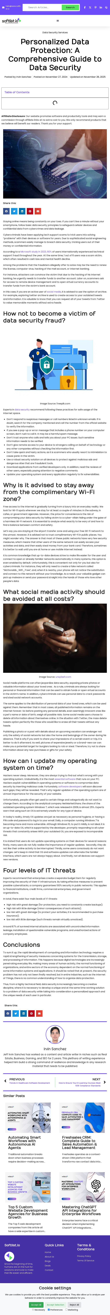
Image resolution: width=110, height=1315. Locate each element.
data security (22, 409)
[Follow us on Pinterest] (95, 7)
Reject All (74, 1304)
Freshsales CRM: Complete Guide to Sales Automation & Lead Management (79, 1142)
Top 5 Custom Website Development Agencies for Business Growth (28, 1212)
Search (70, 7)
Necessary (40, 1309)
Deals (48, 1265)
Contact (49, 1270)
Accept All (36, 1304)
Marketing (73, 1309)
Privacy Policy (84, 1256)
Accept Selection (55, 1304)
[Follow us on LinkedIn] (101, 7)
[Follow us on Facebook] (85, 7)
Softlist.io (12, 1245)
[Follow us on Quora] (106, 7)
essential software (65, 779)
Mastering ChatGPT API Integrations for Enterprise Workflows (81, 1210)
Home (48, 1252)
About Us (49, 1256)
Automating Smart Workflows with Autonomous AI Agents (24, 1142)
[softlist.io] (11, 21)
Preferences (56, 1309)
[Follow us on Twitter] (90, 7)
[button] (57, 20)
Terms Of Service (85, 1260)
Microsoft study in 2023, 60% (36, 251)
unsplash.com (63, 677)
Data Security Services (55, 32)
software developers (70, 786)
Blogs (48, 1261)
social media (54, 291)
